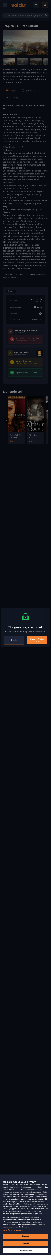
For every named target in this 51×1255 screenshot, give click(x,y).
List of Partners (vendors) (13, 1230)
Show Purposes (25, 1250)
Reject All (25, 1243)
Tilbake (14, 640)
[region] (25, 1214)
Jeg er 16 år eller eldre (37, 640)
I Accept (25, 1236)
